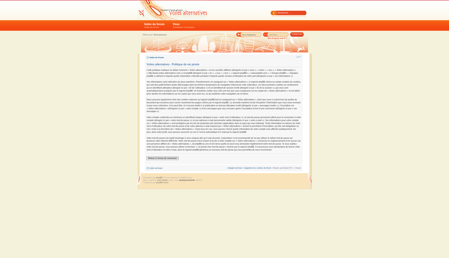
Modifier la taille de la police (298, 56)
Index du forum (154, 25)
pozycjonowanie (187, 180)
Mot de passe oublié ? (277, 38)
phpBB (159, 177)
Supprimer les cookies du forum (257, 168)
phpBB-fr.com (162, 182)
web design (162, 180)
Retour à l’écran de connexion (162, 158)
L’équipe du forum (234, 168)
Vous (184, 25)
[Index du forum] (172, 10)
